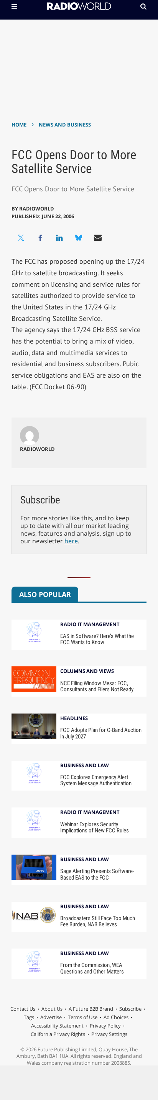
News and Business (65, 124)
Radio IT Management (90, 625)
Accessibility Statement (57, 1025)
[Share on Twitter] (21, 237)
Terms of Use (82, 1017)
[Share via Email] (97, 237)
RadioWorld (36, 208)
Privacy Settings (109, 1034)
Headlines (74, 719)
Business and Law (84, 766)
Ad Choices (116, 1017)
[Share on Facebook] (40, 237)
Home (19, 124)
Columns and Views (87, 671)
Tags (29, 1017)
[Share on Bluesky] (78, 237)
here (71, 541)
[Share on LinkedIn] (59, 237)
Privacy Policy (105, 1025)
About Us (52, 1008)
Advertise (51, 1017)
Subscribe (130, 1008)
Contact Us (22, 1008)
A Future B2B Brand (91, 1008)
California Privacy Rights (58, 1034)
